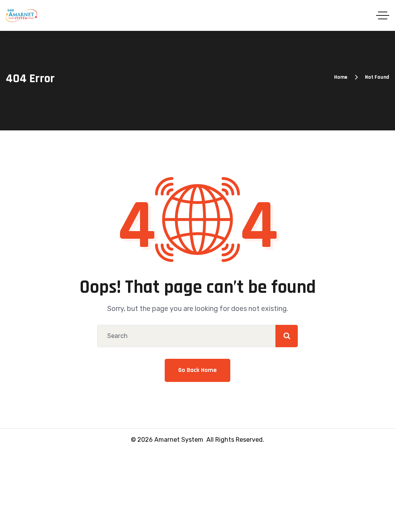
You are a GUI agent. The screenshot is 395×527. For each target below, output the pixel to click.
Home (340, 77)
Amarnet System (178, 439)
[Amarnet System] (21, 15)
